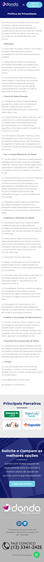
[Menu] (23, 4)
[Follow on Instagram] (19, 523)
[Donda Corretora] (10, 4)
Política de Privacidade (22, 555)
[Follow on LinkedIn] (25, 523)
